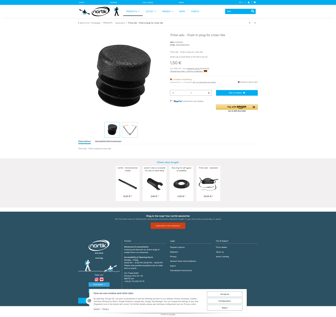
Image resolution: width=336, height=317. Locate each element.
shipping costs (193, 68)
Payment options (177, 247)
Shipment (174, 252)
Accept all (224, 294)
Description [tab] (84, 141)
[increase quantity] (209, 93)
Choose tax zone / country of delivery (186, 71)
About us (220, 252)
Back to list (84, 23)
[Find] (253, 11)
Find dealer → (99, 284)
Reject (224, 308)
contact (81, 2)
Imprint (97, 309)
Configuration (224, 301)
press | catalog (148, 2)
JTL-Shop (172, 314)
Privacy (105, 309)
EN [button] (240, 2)
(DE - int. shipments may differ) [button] (204, 82)
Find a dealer (221, 247)
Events (195, 11)
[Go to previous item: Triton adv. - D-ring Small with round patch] (249, 23)
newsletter (113, 2)
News (182, 11)
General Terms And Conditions (183, 261)
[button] (248, 2)
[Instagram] (97, 279)
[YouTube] (102, 279)
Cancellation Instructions (181, 270)
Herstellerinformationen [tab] (108, 141)
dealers (181, 2)
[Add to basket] (80, 31)
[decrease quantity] (173, 93)
